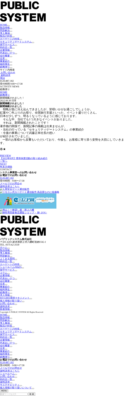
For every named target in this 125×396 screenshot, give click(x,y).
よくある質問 (7, 258)
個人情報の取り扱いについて (16, 387)
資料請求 (5, 306)
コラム (3, 272)
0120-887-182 (7, 178)
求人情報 (5, 295)
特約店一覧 (6, 47)
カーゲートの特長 (10, 39)
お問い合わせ (7, 303)
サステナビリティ (10, 384)
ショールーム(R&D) (10, 267)
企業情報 (5, 50)
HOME (3, 24)
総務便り (5, 67)
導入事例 (5, 33)
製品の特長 (6, 36)
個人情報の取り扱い (11, 300)
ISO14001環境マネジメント (15, 298)
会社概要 (5, 55)
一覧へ (3, 161)
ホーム (3, 247)
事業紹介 (5, 61)
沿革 (2, 58)
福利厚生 (5, 64)
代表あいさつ (7, 53)
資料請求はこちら (10, 186)
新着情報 (5, 309)
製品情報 (5, 27)
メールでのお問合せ (11, 183)
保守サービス (7, 44)
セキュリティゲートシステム (16, 41)
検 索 (31, 394)
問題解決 (5, 30)
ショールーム (7, 373)
